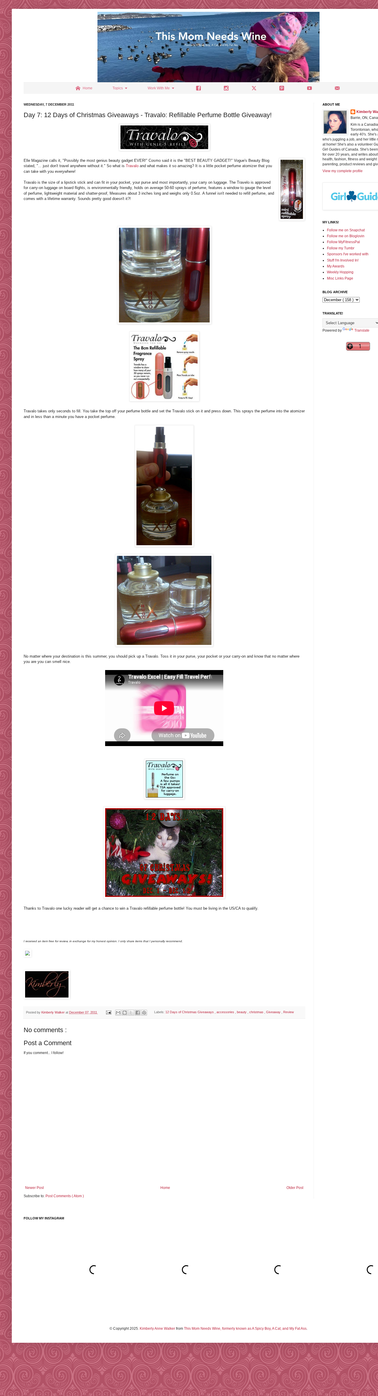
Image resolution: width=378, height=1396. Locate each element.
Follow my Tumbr (340, 248)
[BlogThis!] (125, 1013)
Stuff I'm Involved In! (343, 260)
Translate (361, 330)
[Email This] (118, 1013)
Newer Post (34, 1188)
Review (288, 1012)
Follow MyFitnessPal (343, 242)
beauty (242, 1012)
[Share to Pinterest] (144, 1013)
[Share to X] (131, 1013)
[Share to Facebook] (138, 1013)
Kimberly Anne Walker (157, 1328)
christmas (256, 1012)
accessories (225, 1012)
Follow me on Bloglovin (345, 236)
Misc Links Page (340, 278)
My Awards (335, 266)
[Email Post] (108, 1012)
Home (165, 1188)
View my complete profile (342, 171)
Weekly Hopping (340, 272)
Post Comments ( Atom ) (64, 1196)
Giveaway (273, 1012)
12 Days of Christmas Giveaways (190, 1012)
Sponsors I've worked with (348, 254)
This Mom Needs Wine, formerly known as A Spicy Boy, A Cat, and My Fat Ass (245, 1328)
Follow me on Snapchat (346, 230)
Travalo (132, 166)
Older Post (294, 1188)
